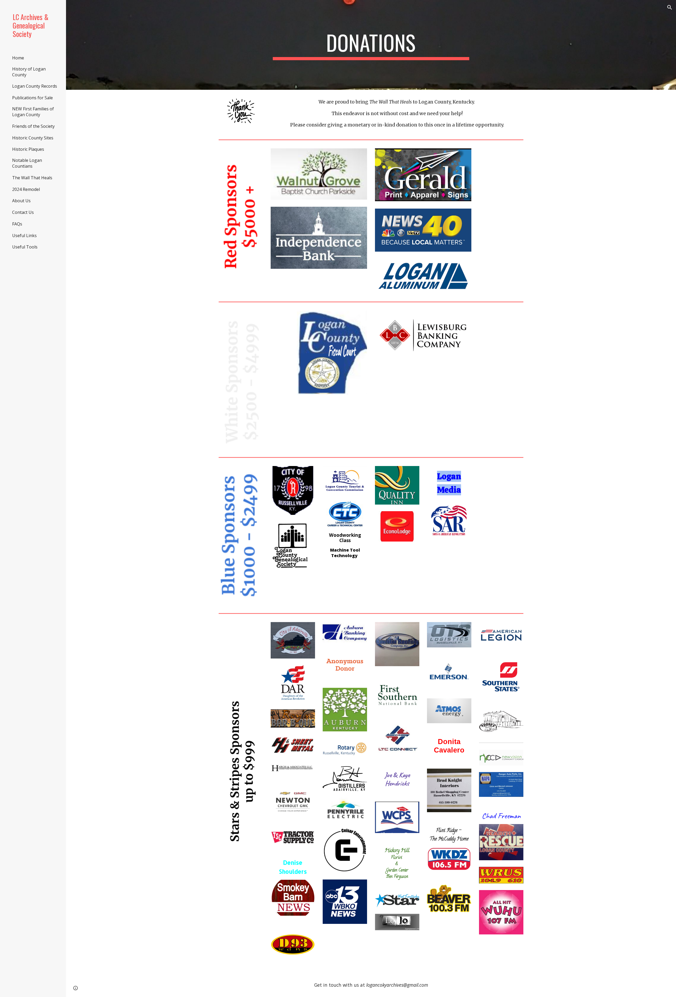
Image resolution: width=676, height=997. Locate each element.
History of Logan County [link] (29, 72)
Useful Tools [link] (24, 247)
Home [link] (18, 58)
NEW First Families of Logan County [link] (33, 111)
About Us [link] (21, 201)
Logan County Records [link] (34, 86)
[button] (669, 7)
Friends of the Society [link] (33, 126)
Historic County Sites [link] (32, 138)
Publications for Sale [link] (32, 98)
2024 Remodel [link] (26, 189)
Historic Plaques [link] (28, 149)
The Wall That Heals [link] (32, 178)
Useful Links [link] (24, 235)
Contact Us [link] (23, 212)
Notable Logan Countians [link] (27, 163)
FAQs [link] (17, 224)
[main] (371, 44)
